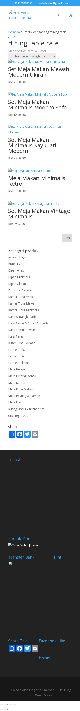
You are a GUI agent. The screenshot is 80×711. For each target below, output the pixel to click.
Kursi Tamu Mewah (21, 330)
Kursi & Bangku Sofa (22, 317)
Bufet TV (14, 264)
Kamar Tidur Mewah (22, 303)
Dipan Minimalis (19, 277)
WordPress (43, 695)
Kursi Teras (16, 336)
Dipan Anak (16, 270)
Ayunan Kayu (17, 257)
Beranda (14, 32)
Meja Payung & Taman (24, 396)
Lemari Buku (17, 350)
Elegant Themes (41, 690)
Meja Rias (15, 402)
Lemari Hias (16, 356)
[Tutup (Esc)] (14, 704)
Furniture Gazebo (20, 290)
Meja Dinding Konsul (22, 376)
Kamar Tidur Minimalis (23, 310)
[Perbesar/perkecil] (1, 704)
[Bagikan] (10, 704)
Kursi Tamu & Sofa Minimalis (28, 323)
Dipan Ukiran (17, 284)
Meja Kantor (16, 383)
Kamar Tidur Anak (20, 297)
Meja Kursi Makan (20, 389)
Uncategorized (18, 416)
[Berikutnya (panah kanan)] (6, 709)
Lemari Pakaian (18, 363)
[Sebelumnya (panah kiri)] (1, 709)
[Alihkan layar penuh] (6, 704)
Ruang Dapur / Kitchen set (26, 409)
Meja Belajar (17, 369)
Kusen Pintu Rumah (21, 343)
